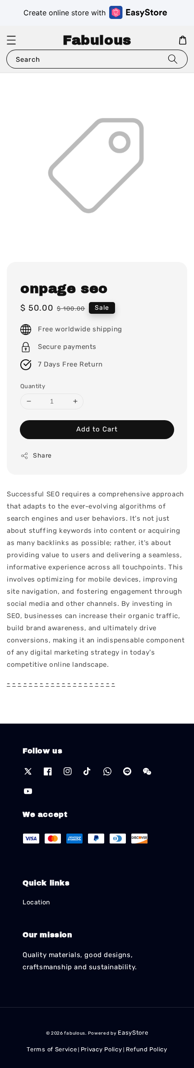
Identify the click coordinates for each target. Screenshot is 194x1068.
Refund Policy (146, 1049)
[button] (11, 40)
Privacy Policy (101, 1049)
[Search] (172, 59)
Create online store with (64, 12)
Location (36, 902)
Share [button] (42, 455)
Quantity (32, 386)
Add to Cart (97, 429)
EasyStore (133, 1032)
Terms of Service (52, 1049)
